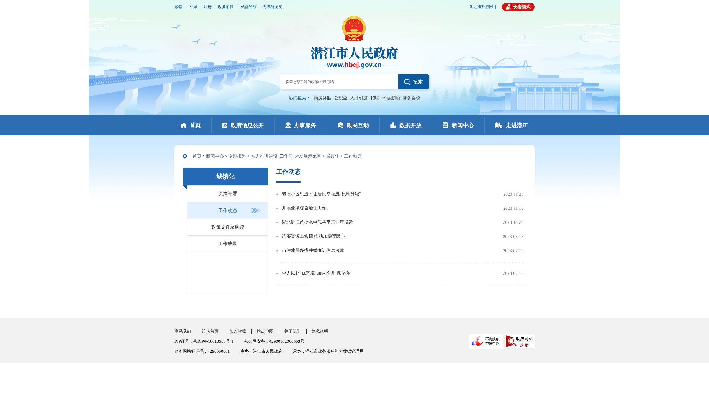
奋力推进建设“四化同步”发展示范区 (286, 156)
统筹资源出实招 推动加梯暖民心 (313, 236)
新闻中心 (215, 156)
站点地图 (265, 331)
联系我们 (182, 331)
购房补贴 (322, 98)
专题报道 (237, 156)
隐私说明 (320, 331)
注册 (208, 7)
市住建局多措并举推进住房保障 (313, 250)
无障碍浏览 (272, 7)
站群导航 (248, 7)
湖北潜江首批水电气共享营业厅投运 (317, 222)
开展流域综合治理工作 (304, 208)
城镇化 (332, 156)
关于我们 (292, 331)
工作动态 (353, 156)
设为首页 (210, 331)
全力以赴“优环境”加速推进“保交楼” (317, 273)
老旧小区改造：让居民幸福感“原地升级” (321, 193)
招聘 (375, 98)
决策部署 (227, 193)
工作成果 (227, 243)
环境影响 (391, 98)
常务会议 (411, 98)
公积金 (340, 98)
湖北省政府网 (481, 7)
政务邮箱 (226, 7)
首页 (196, 156)
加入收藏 (237, 331)
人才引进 (359, 98)
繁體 (178, 7)
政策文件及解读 (227, 227)
